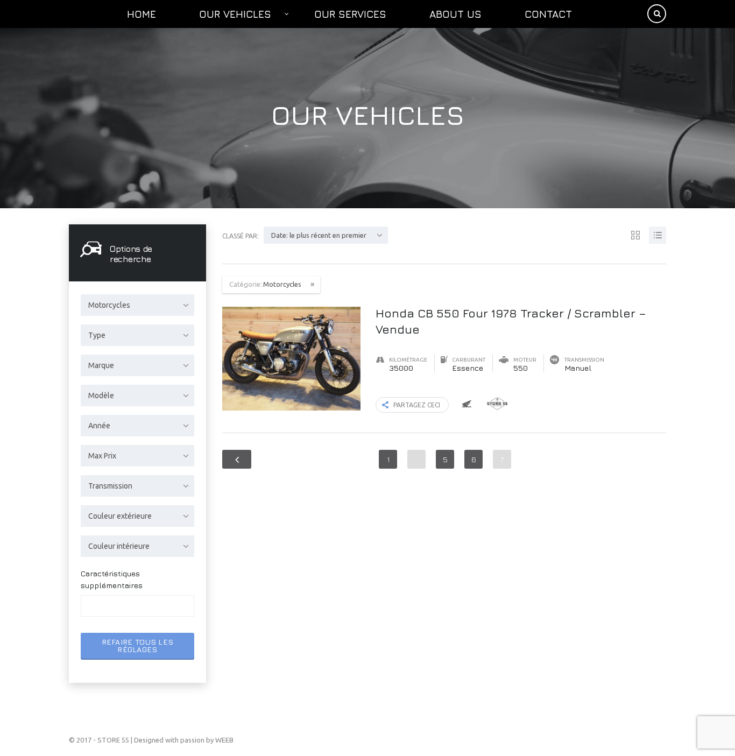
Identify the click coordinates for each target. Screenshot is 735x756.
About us (455, 14)
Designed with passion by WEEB (184, 740)
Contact (548, 14)
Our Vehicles (235, 14)
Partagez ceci (416, 404)
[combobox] (137, 305)
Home (141, 14)
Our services (350, 14)
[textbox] (93, 606)
